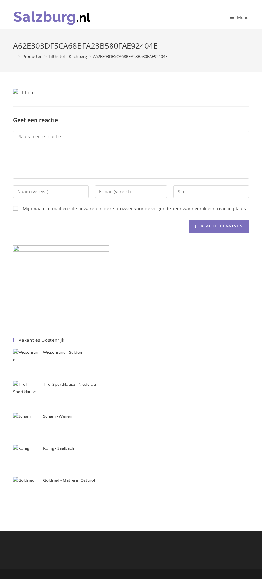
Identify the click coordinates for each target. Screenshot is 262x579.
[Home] (14, 56)
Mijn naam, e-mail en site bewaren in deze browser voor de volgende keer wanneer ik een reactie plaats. (135, 208)
